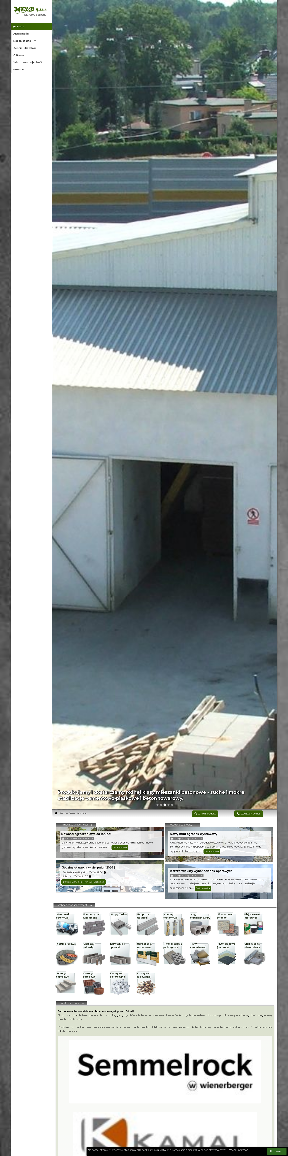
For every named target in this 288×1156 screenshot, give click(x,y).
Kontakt (18, 69)
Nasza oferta (22, 40)
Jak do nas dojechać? (27, 62)
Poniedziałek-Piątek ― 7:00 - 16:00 (82, 872)
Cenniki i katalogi (24, 48)
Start (20, 26)
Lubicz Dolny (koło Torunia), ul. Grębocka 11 (84, 882)
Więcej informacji (239, 1149)
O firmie (18, 55)
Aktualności (21, 33)
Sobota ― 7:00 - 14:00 (74, 876)
